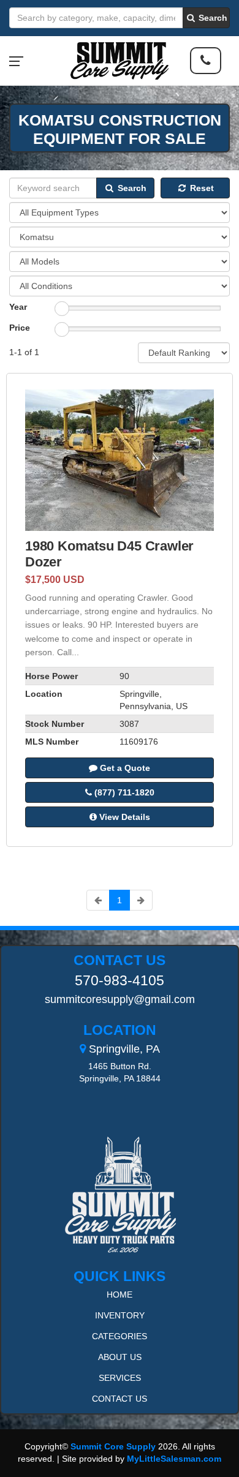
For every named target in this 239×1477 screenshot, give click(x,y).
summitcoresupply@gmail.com (120, 999)
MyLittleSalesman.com (174, 1459)
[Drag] (62, 308)
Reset (201, 188)
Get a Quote (123, 768)
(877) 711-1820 (123, 792)
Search (211, 18)
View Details (123, 817)
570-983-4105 (119, 980)
